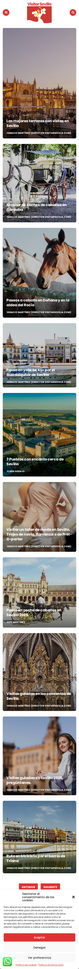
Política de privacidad (50, 965)
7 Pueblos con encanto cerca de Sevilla (35, 462)
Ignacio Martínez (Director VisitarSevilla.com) (39, 133)
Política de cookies (26, 965)
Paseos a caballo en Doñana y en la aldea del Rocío (37, 303)
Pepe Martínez (16, 622)
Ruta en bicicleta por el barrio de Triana (35, 858)
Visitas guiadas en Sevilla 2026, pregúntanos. (34, 780)
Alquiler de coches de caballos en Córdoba (36, 207)
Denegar (39, 947)
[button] (73, 897)
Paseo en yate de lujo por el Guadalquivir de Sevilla (30, 372)
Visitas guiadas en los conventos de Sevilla (38, 696)
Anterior (28, 887)
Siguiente (50, 887)
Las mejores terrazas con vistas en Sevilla (37, 123)
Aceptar (39, 937)
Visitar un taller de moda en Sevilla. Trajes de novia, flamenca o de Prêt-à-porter (39, 534)
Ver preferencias (39, 958)
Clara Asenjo (16, 471)
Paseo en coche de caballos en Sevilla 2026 (33, 612)
